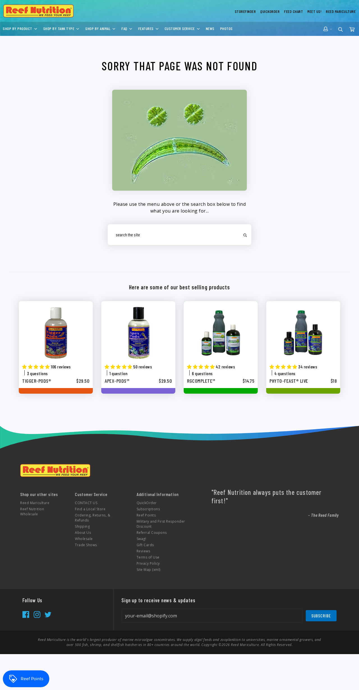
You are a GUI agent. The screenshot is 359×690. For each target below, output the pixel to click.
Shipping (82, 526)
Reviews (143, 551)
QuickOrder (147, 502)
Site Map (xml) (148, 569)
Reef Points (146, 515)
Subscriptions (148, 509)
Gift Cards (145, 545)
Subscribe (321, 615)
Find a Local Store (90, 509)
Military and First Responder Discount (161, 524)
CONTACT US (86, 502)
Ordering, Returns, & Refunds (92, 518)
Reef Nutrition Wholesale (32, 511)
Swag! (141, 538)
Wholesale (84, 538)
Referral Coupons (152, 532)
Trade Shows (86, 545)
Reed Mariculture (34, 502)
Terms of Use (148, 557)
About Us (83, 532)
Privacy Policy (148, 563)
